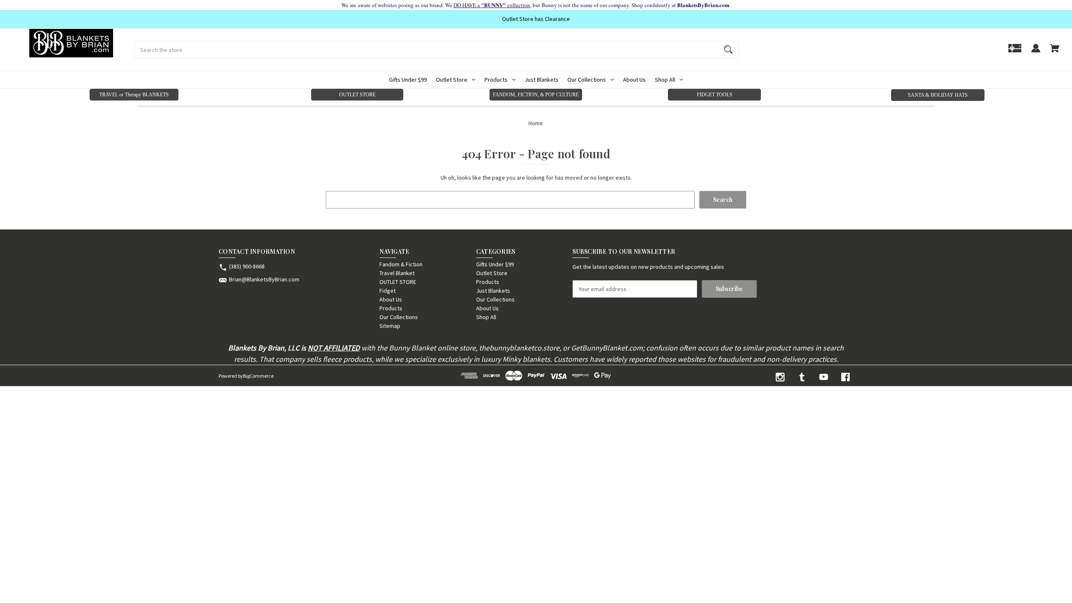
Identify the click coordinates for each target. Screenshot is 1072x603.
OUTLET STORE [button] (357, 95)
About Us (634, 79)
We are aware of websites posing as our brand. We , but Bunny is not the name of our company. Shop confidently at (536, 5)
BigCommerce (258, 376)
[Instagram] (780, 377)
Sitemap (389, 326)
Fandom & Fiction (401, 264)
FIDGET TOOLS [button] (714, 95)
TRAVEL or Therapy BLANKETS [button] (134, 95)
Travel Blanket (397, 273)
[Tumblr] (802, 377)
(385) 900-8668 (247, 266)
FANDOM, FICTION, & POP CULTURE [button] (536, 95)
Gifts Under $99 (408, 79)
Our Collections (586, 79)
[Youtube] (824, 377)
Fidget (387, 290)
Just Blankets (542, 79)
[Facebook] (845, 377)
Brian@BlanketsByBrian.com (264, 279)
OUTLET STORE (397, 282)
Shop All (665, 79)
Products (496, 79)
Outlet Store (451, 79)
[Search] (728, 50)
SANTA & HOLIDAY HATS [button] (938, 95)
